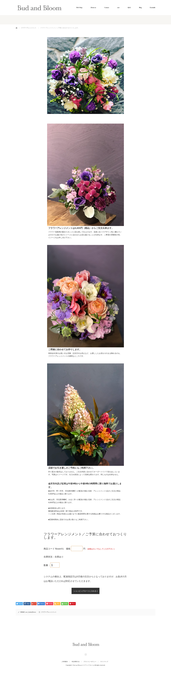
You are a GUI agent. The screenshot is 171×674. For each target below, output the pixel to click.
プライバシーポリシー (90, 661)
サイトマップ (104, 661)
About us (93, 7)
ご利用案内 (64, 661)
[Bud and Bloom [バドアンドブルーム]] (39, 8)
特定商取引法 (75, 661)
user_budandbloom (30, 612)
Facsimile (152, 7)
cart (118, 7)
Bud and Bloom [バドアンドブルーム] (83, 665)
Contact (106, 7)
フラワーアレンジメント (28, 28)
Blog (140, 7)
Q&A (129, 7)
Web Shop (79, 7)
